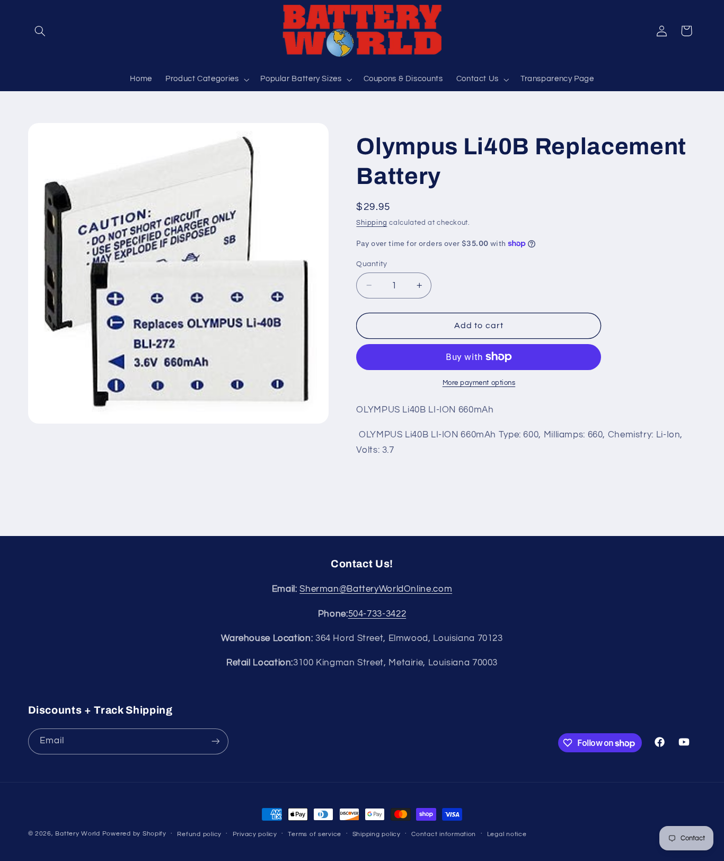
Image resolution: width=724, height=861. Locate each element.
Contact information (443, 834)
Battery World (77, 834)
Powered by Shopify (134, 834)
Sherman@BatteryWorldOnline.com (375, 589)
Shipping (371, 222)
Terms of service (314, 834)
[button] (40, 31)
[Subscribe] (215, 741)
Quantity (371, 263)
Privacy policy (255, 834)
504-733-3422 (377, 614)
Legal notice (507, 834)
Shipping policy (376, 834)
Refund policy (199, 834)
